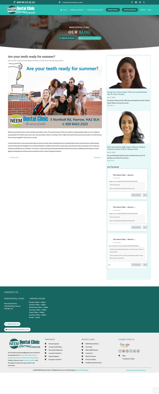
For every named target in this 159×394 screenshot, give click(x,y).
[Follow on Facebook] (132, 2)
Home (65, 9)
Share (145, 195)
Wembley (28, 355)
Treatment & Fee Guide (94, 9)
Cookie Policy (141, 370)
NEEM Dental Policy (92, 344)
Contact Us (89, 353)
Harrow (22, 355)
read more (110, 105)
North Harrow (17, 358)
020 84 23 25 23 (26, 2)
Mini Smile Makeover (56, 350)
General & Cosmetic (77, 9)
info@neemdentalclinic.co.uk (18, 329)
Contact (143, 9)
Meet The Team (91, 356)
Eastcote (35, 358)
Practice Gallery (91, 359)
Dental (20, 60)
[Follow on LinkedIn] (134, 351)
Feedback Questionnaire (94, 363)
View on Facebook (136, 195)
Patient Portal (113, 10)
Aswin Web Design (82, 370)
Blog (149, 9)
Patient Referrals (130, 10)
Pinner (34, 355)
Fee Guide (89, 347)
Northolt (26, 360)
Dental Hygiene (28, 60)
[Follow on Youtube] (136, 2)
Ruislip (10, 358)
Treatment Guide (128, 359)
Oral (46, 60)
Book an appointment (90, 38)
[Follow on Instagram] (140, 2)
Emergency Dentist (55, 359)
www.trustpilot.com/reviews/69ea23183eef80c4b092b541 (124, 246)
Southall (32, 360)
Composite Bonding (55, 347)
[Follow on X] (144, 2)
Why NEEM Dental (92, 350)
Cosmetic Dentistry (55, 353)
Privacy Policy (131, 370)
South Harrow (27, 358)
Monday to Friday (39, 60)
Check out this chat (115, 184)
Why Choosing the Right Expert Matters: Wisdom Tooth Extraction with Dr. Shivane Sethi (126, 148)
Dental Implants (54, 344)
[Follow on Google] (138, 351)
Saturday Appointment (56, 60)
